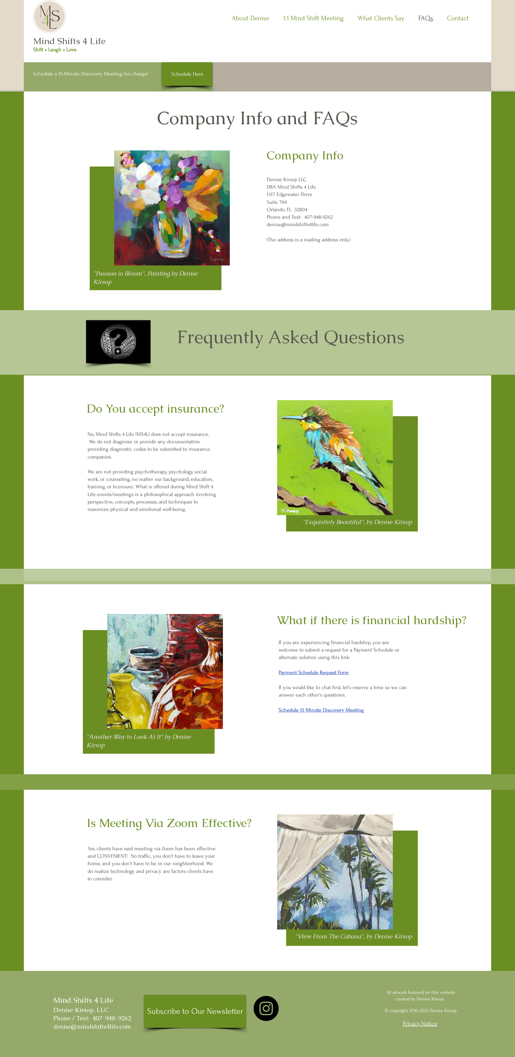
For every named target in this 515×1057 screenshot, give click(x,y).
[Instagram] (266, 1008)
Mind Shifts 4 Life (69, 41)
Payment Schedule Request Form (314, 672)
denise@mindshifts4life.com (298, 224)
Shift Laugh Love (55, 49)
